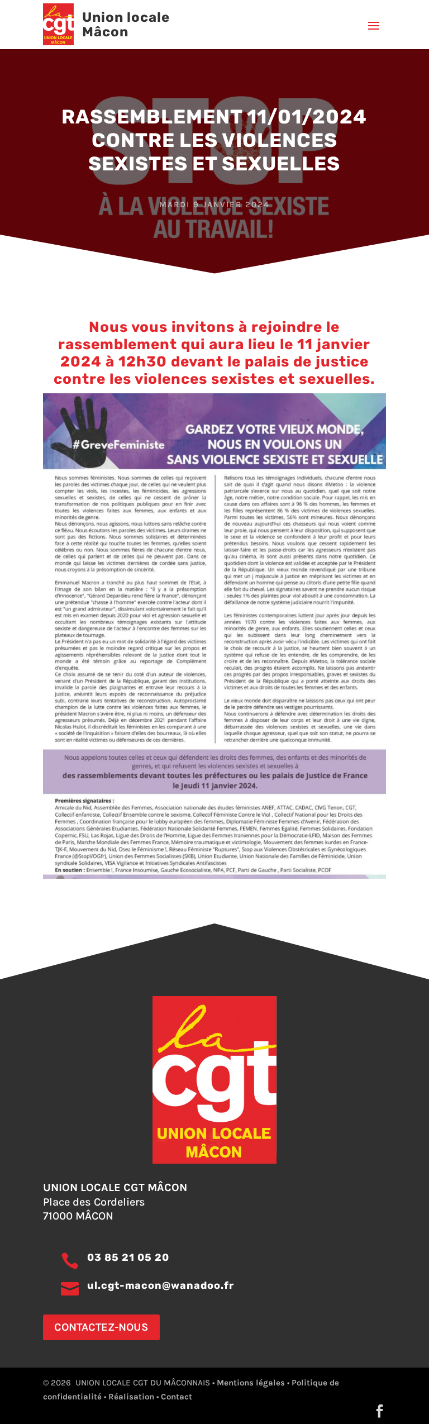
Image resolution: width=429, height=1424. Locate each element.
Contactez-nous (101, 1327)
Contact (176, 1397)
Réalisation (131, 1397)
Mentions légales (251, 1383)
